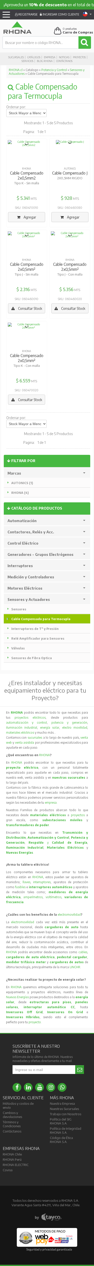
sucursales (35, 737)
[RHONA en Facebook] (17, 1087)
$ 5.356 (66, 289)
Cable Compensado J (69, 173)
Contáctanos (64, 61)
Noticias (64, 57)
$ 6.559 (23, 380)
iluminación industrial (21, 727)
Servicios (27, 61)
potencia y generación (69, 722)
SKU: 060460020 (70, 299)
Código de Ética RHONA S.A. (61, 1140)
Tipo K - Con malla (27, 366)
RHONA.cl (16, 70)
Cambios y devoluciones (12, 1115)
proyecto (35, 1022)
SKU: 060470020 (26, 390)
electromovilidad (69, 914)
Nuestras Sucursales (64, 1109)
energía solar (49, 727)
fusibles (20, 887)
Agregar (29, 217)
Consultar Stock (29, 308)
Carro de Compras (78, 32)
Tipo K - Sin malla (26, 183)
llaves (26, 882)
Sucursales (16, 57)
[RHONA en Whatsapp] (62, 1087)
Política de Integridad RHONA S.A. (65, 1130)
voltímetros (53, 897)
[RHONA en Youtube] (39, 1087)
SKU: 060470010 (26, 208)
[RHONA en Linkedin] (28, 1087)
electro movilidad (74, 727)
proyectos (78, 815)
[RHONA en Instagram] (50, 1087)
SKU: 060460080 (70, 208)
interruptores (42, 882)
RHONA (26, 168)
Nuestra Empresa (62, 1103)
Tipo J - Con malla (69, 274)
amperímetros (33, 897)
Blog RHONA (45, 61)
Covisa (8, 1170)
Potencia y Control (54, 70)
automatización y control (26, 722)
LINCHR (75, 967)
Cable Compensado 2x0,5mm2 (26, 176)
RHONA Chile (12, 1154)
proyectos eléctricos (30, 717)
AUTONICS (70, 168)
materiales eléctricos (20, 732)
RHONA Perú (12, 1159)
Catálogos (33, 57)
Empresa (49, 57)
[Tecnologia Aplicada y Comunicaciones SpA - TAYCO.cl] (48, 1217)
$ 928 (66, 198)
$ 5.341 (23, 198)
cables (82, 952)
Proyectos (79, 57)
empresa (51, 802)
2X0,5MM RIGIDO (69, 178)
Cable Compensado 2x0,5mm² (26, 267)
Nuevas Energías (17, 997)
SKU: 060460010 (26, 299)
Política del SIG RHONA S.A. (60, 1121)
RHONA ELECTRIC (16, 1165)
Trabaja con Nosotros (65, 1114)
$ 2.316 (23, 289)
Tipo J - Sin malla (26, 274)
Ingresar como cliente (60, 14)
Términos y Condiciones (12, 1124)
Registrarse (28, 14)
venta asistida (24, 742)
